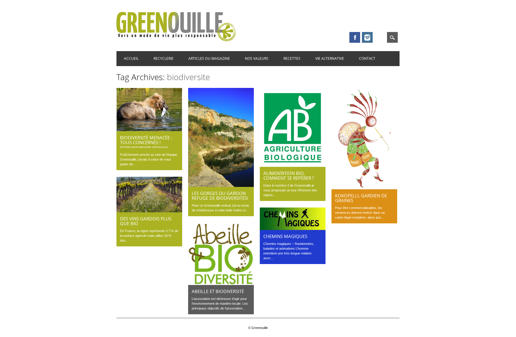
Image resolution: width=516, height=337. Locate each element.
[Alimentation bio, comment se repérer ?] (292, 165)
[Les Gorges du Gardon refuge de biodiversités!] (221, 185)
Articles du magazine (209, 58)
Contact (367, 58)
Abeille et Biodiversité (218, 291)
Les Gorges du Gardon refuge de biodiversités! (220, 195)
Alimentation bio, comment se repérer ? (288, 175)
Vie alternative (329, 58)
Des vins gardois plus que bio (145, 221)
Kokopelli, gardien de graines (361, 198)
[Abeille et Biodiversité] (221, 283)
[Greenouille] (176, 40)
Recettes (291, 58)
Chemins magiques (285, 236)
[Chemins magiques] (292, 228)
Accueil (131, 58)
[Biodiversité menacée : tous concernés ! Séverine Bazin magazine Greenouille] (149, 129)
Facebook (354, 37)
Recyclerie (163, 58)
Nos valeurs (256, 58)
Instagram (367, 37)
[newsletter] (379, 37)
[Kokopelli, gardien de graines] (364, 187)
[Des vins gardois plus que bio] (149, 210)
